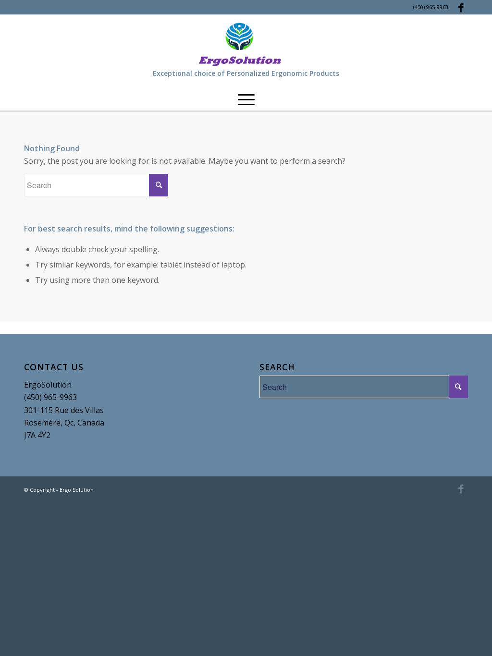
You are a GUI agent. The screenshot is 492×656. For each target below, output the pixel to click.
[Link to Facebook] (461, 7)
